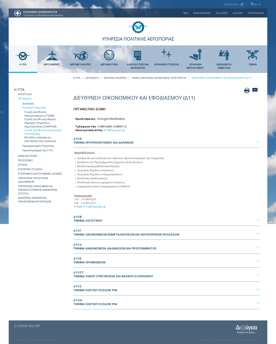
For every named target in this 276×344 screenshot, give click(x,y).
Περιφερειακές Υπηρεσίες (38, 146)
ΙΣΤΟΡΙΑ (22, 165)
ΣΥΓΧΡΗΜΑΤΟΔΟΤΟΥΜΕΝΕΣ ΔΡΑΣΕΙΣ (40, 173)
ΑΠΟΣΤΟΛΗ (25, 94)
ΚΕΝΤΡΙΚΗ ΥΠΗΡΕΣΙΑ (115, 78)
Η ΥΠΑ (19, 89)
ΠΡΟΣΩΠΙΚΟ (25, 160)
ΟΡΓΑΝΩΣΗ (25, 98)
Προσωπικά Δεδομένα (222, 340)
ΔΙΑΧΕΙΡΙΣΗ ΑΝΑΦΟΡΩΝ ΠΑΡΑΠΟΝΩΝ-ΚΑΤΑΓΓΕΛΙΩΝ (34, 199)
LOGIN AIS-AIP (28, 326)
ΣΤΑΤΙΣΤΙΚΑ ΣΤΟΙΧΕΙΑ (30, 169)
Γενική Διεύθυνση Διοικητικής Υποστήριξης (42, 132)
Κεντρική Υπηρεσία (34, 107)
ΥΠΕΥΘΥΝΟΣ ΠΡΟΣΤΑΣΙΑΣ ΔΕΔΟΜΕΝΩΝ (33, 179)
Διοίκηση (28, 103)
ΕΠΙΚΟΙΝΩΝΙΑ (256, 13)
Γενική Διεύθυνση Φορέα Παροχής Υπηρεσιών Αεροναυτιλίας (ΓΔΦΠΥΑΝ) (40, 122)
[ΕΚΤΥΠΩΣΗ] (247, 90)
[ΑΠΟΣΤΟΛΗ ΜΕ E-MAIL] (255, 90)
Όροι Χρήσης (203, 340)
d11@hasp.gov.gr (114, 130)
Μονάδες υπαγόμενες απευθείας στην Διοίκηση (40, 139)
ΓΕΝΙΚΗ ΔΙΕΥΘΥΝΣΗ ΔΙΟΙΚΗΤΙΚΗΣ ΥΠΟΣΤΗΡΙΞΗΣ (159, 78)
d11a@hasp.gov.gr (94, 206)
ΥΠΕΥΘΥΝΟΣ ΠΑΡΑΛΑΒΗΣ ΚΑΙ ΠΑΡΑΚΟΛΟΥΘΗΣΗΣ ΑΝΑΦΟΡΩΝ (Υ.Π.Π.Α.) (37, 189)
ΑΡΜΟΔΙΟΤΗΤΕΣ (27, 156)
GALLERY (238, 13)
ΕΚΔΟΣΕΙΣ (222, 13)
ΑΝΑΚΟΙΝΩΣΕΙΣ (202, 13)
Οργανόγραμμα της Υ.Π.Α (37, 150)
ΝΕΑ (185, 13)
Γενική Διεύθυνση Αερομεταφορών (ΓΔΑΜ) (39, 113)
